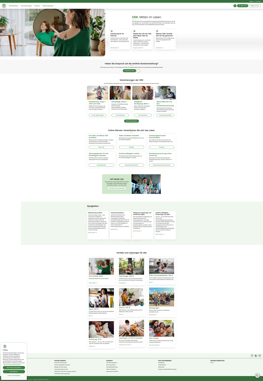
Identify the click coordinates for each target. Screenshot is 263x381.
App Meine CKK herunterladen (117, 188)
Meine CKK (101, 147)
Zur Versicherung (120, 115)
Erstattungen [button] (13, 6)
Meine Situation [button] (48, 6)
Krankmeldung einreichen (131, 165)
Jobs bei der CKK (6, 373)
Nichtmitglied (258, 1)
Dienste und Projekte (7, 367)
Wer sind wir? (5, 362)
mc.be (211, 362)
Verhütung (91, 346)
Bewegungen (152, 314)
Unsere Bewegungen (7, 371)
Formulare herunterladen (60, 362)
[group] (98, 225)
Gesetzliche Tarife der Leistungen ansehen (65, 371)
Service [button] (37, 6)
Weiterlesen (114, 229)
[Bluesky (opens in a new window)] (259, 355)
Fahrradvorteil (114, 48)
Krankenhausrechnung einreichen (161, 165)
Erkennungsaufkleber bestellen (62, 365)
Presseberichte (162, 365)
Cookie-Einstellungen (14, 375)
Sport (90, 316)
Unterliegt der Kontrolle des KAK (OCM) (40, 379)
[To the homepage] (4, 5)
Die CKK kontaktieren (111, 362)
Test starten (159, 48)
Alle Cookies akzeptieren (14, 367)
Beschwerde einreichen (112, 371)
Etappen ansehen (137, 48)
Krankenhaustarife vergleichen (62, 373)
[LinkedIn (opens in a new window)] (256, 355)
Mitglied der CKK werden (60, 367)
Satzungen (30, 379)
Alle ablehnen (14, 371)
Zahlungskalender (101, 165)
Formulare (161, 147)
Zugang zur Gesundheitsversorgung (167, 369)
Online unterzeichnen (131, 121)
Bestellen (131, 147)
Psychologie (122, 283)
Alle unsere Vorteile (154, 345)
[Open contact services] (257, 375)
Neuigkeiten (161, 362)
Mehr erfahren (91, 232)
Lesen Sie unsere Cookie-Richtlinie (11, 364)
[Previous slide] (84, 225)
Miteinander (161, 367)
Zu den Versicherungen (98, 115)
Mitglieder (252, 1)
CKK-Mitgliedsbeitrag (7, 365)
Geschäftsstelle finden (112, 367)
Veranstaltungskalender (8, 369)
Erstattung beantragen (165, 115)
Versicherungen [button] (26, 6)
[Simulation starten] (138, 70)
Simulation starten (129, 70)
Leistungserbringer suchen (61, 369)
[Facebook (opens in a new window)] (252, 355)
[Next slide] (178, 225)
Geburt (121, 314)
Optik (150, 282)
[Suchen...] (234, 5)
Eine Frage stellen (110, 365)
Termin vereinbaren (111, 369)
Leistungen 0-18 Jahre (124, 344)
